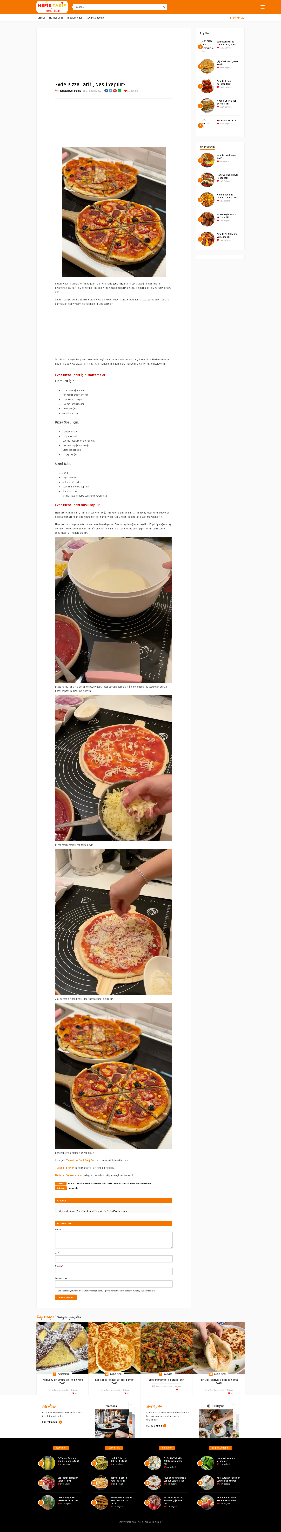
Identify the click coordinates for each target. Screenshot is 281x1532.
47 (231, 1393)
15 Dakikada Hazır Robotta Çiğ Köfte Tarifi (173, 1500)
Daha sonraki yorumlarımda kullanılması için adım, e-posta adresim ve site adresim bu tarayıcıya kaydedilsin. (106, 1291)
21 (75, 1393)
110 (168, 1506)
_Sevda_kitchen (64, 1167)
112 (62, 1504)
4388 (221, 67)
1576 (221, 87)
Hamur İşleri (73, 1188)
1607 (221, 48)
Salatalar (168, 1374)
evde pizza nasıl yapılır (101, 1183)
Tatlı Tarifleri (64, 1374)
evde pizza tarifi (121, 1183)
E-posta (59, 1265)
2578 (221, 124)
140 (221, 181)
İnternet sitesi (61, 1278)
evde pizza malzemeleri (79, 1183)
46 (167, 1467)
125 (221, 201)
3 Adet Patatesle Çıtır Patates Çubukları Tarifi (122, 1500)
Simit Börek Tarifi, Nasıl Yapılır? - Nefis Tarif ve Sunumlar (99, 1211)
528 (221, 1464)
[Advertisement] (114, 52)
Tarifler (40, 17)
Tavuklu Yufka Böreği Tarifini (82, 1160)
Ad (57, 1253)
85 (61, 1464)
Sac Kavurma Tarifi (226, 120)
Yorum (58, 1229)
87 (61, 1484)
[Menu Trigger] (262, 6)
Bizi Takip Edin (50, 1422)
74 (114, 1506)
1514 (221, 107)
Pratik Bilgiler (74, 17)
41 (114, 1464)
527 (221, 1484)
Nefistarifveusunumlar (68, 1175)
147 (221, 240)
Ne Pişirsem (56, 17)
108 (168, 1484)
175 (221, 220)
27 (179, 1390)
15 (128, 91)
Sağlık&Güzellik (95, 17)
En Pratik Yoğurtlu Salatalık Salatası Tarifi (173, 1461)
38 (114, 1484)
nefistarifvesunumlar (71, 91)
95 (220, 161)
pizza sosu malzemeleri (141, 1183)
